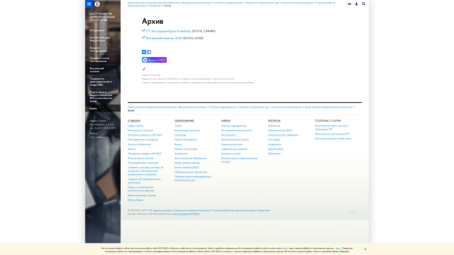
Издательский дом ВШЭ (280, 130)
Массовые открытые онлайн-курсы (333, 138)
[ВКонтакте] (144, 52)
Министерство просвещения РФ (332, 133)
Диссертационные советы (235, 139)
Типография (274, 139)
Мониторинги (228, 134)
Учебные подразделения (223, 106)
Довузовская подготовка (187, 130)
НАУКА (225, 121)
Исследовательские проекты (236, 130)
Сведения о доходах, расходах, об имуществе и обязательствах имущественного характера (145, 171)
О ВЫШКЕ (134, 121)
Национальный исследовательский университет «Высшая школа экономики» (167, 106)
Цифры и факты (135, 125)
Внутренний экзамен (97, 70)
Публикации (274, 153)
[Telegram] (149, 52)
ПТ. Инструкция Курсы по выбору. (168, 31)
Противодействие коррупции (143, 162)
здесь (285, 248)
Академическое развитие (234, 148)
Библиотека (274, 125)
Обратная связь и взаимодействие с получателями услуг (193, 178)
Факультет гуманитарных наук (254, 106)
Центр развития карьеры (187, 162)
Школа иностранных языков (286, 106)
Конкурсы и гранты (231, 153)
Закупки (131, 148)
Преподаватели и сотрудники (143, 139)
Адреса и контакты (162, 210)
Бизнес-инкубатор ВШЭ (187, 167)
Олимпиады (180, 134)
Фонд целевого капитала (141, 158)
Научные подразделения (234, 125)
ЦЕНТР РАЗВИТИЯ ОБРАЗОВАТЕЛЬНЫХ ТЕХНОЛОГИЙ (102, 17)
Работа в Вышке (135, 199)
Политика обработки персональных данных (234, 210)
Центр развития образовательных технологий (328, 106)
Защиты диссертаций (231, 144)
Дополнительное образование (191, 158)
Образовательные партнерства (191, 171)
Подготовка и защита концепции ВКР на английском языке (101, 96)
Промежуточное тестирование (100, 59)
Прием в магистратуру (186, 148)
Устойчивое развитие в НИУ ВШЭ (145, 134)
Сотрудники (97, 30)
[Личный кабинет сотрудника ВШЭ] (356, 4)
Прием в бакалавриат (186, 139)
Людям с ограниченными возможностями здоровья (141, 189)
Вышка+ (178, 144)
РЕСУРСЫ (274, 121)
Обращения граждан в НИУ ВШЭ (145, 153)
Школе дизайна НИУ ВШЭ (186, 213)
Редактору (353, 211)
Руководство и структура (140, 130)
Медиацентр (274, 144)
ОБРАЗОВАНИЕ (184, 121)
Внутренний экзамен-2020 (164, 38)
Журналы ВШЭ (275, 148)
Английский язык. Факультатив (100, 39)
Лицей (178, 125)
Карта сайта (264, 210)
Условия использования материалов (192, 210)
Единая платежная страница (142, 195)
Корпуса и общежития (139, 144)
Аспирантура (181, 153)
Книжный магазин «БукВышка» (283, 134)
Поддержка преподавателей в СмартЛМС (101, 81)
